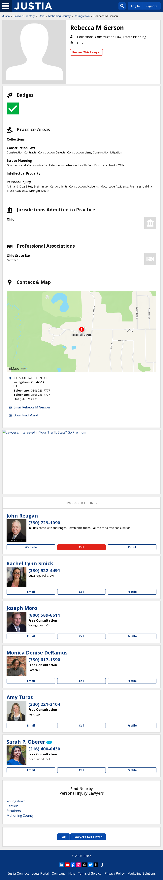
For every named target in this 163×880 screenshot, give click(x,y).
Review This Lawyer (86, 52)
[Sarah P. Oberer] (16, 755)
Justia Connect (18, 873)
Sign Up (152, 6)
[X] (96, 864)
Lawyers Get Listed (88, 837)
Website (31, 547)
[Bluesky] (90, 864)
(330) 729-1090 (44, 522)
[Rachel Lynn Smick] (16, 577)
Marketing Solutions (142, 873)
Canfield (12, 806)
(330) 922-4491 (44, 570)
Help (71, 873)
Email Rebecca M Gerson (32, 407)
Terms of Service (90, 873)
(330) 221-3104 (44, 704)
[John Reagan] (16, 529)
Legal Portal (40, 873)
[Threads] (84, 864)
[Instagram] (78, 864)
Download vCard (26, 415)
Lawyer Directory (24, 16)
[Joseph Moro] (16, 622)
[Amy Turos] (16, 711)
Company (58, 873)
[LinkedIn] (61, 864)
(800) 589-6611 (44, 615)
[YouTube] (67, 864)
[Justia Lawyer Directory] (33, 6)
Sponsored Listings (81, 503)
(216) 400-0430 (44, 749)
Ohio (42, 16)
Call (81, 547)
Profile (132, 592)
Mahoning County (59, 16)
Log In (135, 6)
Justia (6, 16)
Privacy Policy (115, 873)
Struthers (14, 811)
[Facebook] (73, 864)
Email (132, 547)
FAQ (63, 837)
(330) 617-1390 (44, 659)
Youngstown (82, 16)
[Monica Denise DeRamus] (16, 666)
